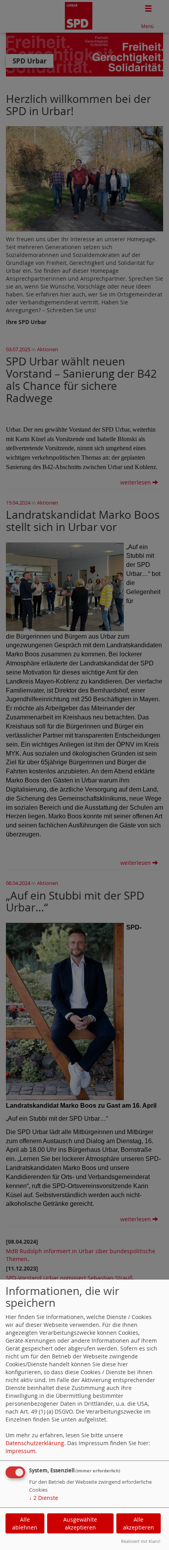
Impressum (20, 1451)
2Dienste (43, 1498)
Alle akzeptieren (138, 1523)
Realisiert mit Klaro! (140, 1541)
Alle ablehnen (24, 1523)
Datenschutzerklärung (35, 1443)
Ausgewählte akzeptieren (80, 1523)
